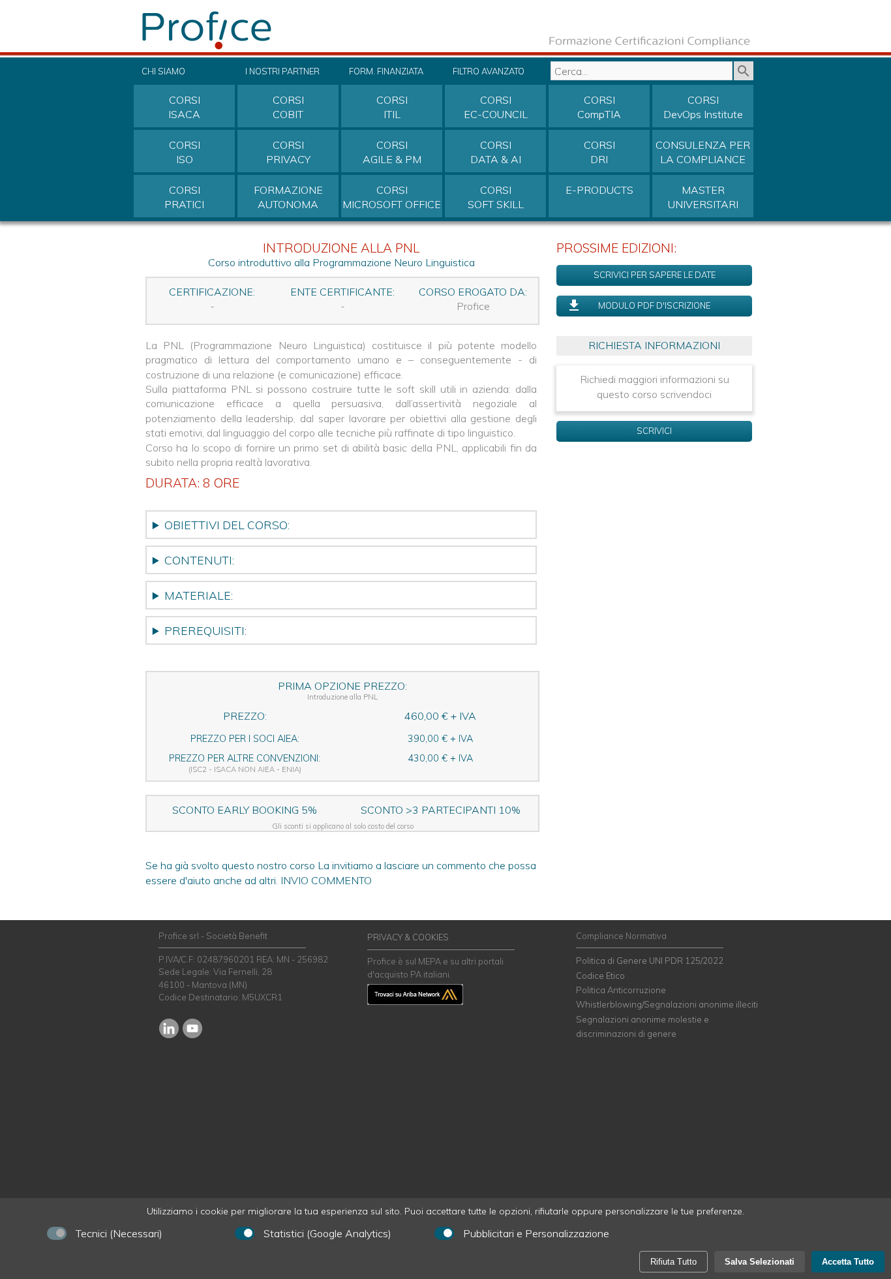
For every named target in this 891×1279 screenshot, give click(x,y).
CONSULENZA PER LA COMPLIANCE (703, 152)
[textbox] (641, 70)
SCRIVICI (654, 430)
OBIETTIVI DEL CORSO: (227, 524)
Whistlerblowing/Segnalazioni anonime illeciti (667, 1004)
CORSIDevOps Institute (703, 107)
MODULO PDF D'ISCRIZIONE (654, 305)
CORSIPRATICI (184, 197)
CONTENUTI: (199, 560)
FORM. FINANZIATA (386, 71)
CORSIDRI (599, 152)
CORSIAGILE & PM (392, 152)
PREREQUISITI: (205, 630)
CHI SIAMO (163, 71)
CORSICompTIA (599, 107)
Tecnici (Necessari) (119, 1233)
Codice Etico (600, 975)
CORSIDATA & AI (495, 152)
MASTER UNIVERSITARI (703, 197)
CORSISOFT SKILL (496, 197)
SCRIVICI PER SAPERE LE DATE (655, 275)
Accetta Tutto (848, 1262)
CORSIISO (184, 152)
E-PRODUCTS (599, 189)
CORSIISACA (184, 107)
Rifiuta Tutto (673, 1262)
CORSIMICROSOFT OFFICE (391, 197)
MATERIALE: (198, 595)
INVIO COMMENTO (326, 880)
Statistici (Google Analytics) (327, 1233)
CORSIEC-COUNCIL (496, 107)
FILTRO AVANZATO (488, 71)
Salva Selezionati (759, 1262)
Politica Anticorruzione (621, 990)
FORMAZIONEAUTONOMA (288, 197)
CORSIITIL (392, 107)
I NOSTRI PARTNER (282, 71)
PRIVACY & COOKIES (408, 937)
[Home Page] (236, 48)
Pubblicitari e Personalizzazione (536, 1233)
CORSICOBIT (288, 107)
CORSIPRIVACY (288, 152)
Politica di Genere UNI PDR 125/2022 (649, 960)
